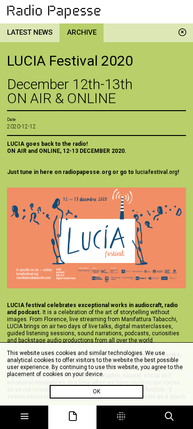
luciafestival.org (156, 172)
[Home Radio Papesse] (96, 12)
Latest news (29, 32)
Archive (81, 32)
